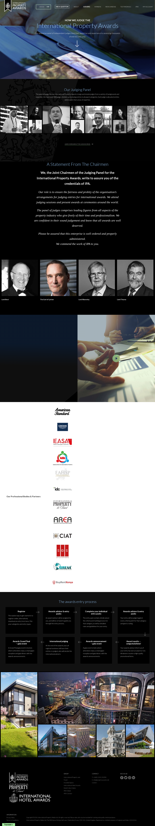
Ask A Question (62, 7)
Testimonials (125, 7)
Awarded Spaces (69, 783)
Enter (42, 7)
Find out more (20, 370)
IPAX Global (67, 791)
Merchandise (110, 7)
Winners (97, 7)
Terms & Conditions (13, 820)
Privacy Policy (11, 817)
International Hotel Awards (72, 785)
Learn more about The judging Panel (77, 144)
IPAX (137, 7)
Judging (86, 7)
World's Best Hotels (70, 788)
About (76, 7)
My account (148, 7)
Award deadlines (21, 376)
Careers (94, 783)
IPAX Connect (68, 793)
